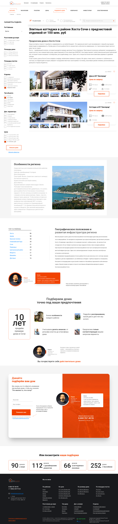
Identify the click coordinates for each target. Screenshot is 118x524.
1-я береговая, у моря (49, 506)
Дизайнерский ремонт (99, 506)
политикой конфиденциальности (21, 418)
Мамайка (13, 255)
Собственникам (102, 10)
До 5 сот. (98, 489)
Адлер (12, 236)
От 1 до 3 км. (46, 509)
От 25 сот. (99, 495)
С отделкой (96, 509)
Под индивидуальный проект (101, 511)
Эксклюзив (24, 10)
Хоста (12, 233)
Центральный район (16, 250)
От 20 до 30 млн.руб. (64, 491)
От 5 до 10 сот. (100, 491)
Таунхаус (64, 509)
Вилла (63, 511)
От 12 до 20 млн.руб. (64, 489)
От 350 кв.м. (81, 493)
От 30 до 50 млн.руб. (64, 493)
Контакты (48, 3)
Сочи (11, 244)
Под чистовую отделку (99, 513)
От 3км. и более (47, 511)
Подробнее (101, 94)
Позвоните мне (21, 412)
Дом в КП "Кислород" (97, 76)
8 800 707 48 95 (105, 2)
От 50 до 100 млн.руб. (65, 495)
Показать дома (13, 147)
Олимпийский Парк (16, 241)
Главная (12, 14)
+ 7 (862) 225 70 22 (14, 489)
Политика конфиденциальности (17, 518)
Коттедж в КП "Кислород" (99, 107)
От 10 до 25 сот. (100, 493)
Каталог (26, 3)
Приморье (13, 247)
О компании (34, 3)
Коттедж (64, 506)
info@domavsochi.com (17, 493)
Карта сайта (11, 520)
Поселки (37, 10)
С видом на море (78, 511)
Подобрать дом (60, 10)
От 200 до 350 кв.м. (83, 491)
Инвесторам (87, 10)
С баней (76, 509)
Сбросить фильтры (13, 152)
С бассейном (77, 506)
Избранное (74, 10)
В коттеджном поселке (80, 513)
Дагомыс (13, 258)
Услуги (42, 3)
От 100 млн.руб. (63, 498)
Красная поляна (15, 239)
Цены (47, 10)
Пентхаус (64, 513)
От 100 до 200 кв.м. (83, 489)
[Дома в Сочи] (16, 3)
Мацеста (12, 252)
